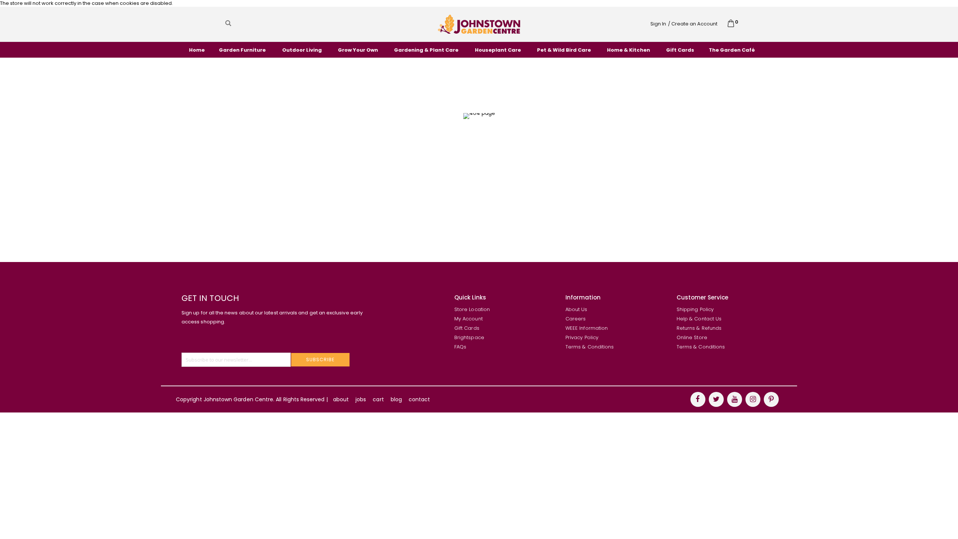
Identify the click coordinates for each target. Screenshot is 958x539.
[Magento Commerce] (479, 24)
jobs (361, 399)
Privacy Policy (581, 337)
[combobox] (299, 23)
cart (378, 399)
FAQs (460, 346)
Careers (575, 318)
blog (396, 399)
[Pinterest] (771, 399)
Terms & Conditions (589, 346)
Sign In (658, 23)
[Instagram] (752, 399)
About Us (576, 309)
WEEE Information (586, 328)
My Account (468, 318)
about (341, 399)
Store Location (472, 309)
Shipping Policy (695, 309)
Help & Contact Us (699, 318)
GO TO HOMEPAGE (476, 174)
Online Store (692, 337)
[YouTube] (734, 399)
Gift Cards (466, 328)
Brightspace (469, 337)
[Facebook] (697, 399)
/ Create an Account (692, 23)
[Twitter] (716, 399)
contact (419, 399)
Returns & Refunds (699, 328)
